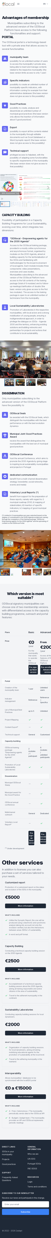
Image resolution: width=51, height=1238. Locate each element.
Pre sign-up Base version (33, 669)
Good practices (9, 1164)
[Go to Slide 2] (16, 204)
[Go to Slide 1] (5, 204)
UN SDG (31, 1159)
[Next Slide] (48, 187)
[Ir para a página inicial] (8, 4)
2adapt (19, 1230)
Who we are (32, 1154)
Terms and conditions (37, 1186)
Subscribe (25, 1212)
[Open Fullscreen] (49, 198)
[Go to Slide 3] (27, 204)
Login (29, 1182)
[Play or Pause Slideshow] (2, 198)
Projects (5, 1159)
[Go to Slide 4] (37, 204)
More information (25, 906)
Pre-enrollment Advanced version (43, 838)
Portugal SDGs (34, 1163)
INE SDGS (32, 1168)
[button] (25, 187)
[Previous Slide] (2, 187)
